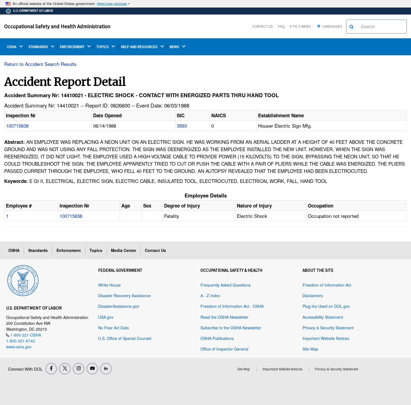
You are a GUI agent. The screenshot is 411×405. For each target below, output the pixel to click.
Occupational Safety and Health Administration (57, 26)
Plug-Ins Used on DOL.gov (326, 306)
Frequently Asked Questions (225, 285)
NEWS (175, 46)
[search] (351, 26)
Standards (38, 250)
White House (109, 285)
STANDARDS (39, 46)
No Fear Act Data (113, 327)
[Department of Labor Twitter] (65, 369)
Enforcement (68, 250)
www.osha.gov (19, 346)
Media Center (123, 250)
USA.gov (106, 317)
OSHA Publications (217, 338)
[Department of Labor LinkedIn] (106, 369)
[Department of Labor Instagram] (78, 369)
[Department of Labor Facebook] (51, 369)
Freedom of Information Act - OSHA (232, 306)
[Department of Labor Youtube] (92, 369)
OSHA (12, 46)
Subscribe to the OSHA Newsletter (230, 327)
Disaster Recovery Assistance (124, 295)
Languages (332, 26)
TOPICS (103, 46)
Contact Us (262, 26)
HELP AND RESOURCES (140, 46)
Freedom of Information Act (327, 285)
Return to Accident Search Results (40, 63)
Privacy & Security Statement (328, 327)
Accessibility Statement (323, 317)
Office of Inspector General (224, 349)
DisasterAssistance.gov (118, 306)
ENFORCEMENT (72, 46)
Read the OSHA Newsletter (224, 317)
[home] (23, 279)
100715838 (17, 125)
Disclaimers (313, 295)
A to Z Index (300, 26)
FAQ (281, 26)
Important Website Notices (326, 338)
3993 (182, 125)
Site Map (310, 349)
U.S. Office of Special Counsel (124, 338)
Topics (95, 250)
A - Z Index (210, 295)
